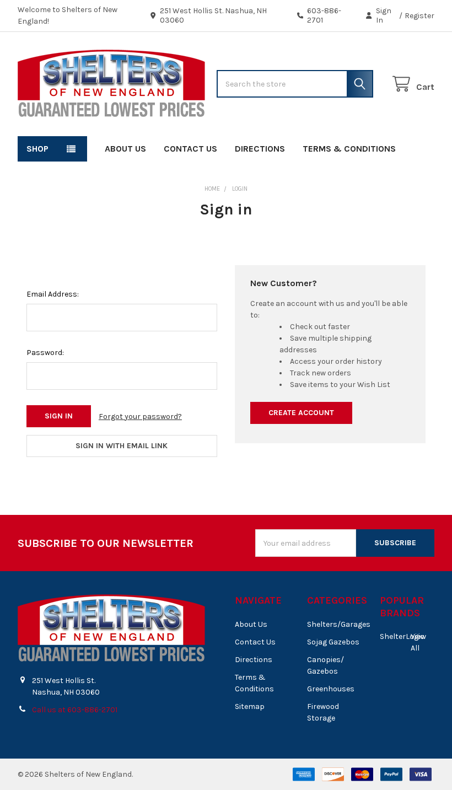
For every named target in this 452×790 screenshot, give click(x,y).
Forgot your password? (140, 416)
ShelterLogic (402, 636)
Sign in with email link (122, 445)
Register (419, 15)
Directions (260, 148)
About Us (125, 148)
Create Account (301, 412)
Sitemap (250, 706)
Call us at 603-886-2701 (74, 709)
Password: (45, 352)
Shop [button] (37, 148)
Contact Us (190, 148)
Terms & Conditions (349, 148)
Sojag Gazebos (333, 642)
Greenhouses (330, 689)
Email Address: (52, 294)
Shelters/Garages (338, 624)
